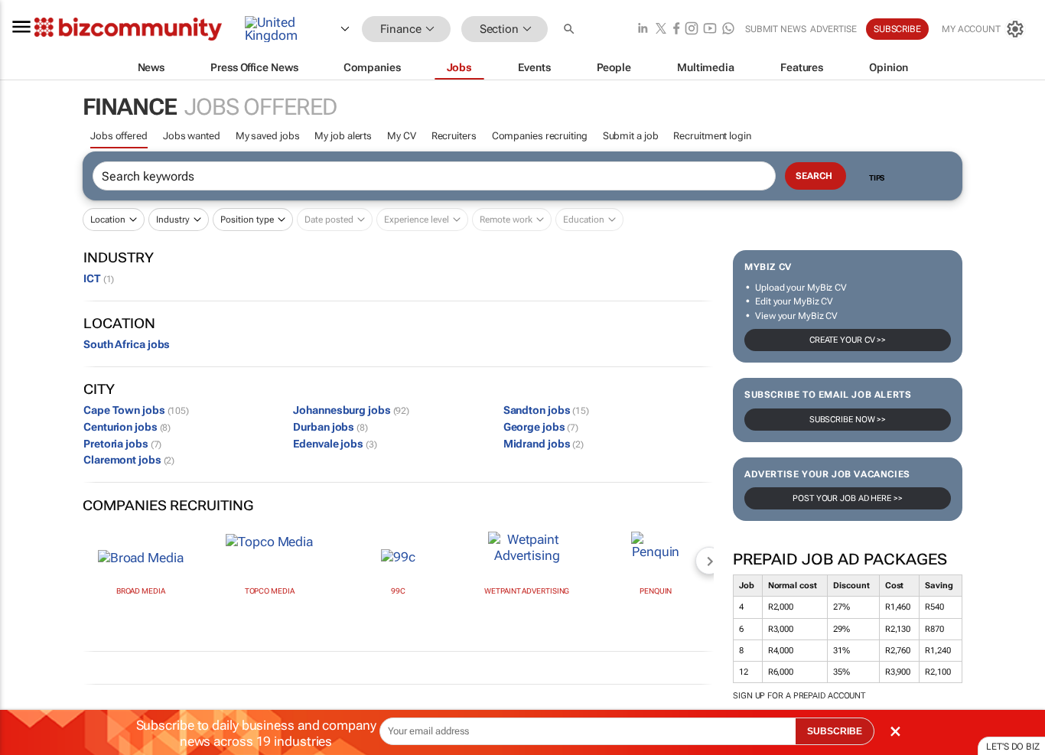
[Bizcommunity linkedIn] (642, 29)
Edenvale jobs (334, 444)
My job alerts (343, 136)
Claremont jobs (128, 460)
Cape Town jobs (136, 410)
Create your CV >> (847, 340)
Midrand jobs (543, 444)
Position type (247, 219)
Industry (173, 219)
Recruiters (454, 136)
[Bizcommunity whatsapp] (728, 29)
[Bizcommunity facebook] (676, 29)
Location (107, 219)
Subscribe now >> (847, 420)
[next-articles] (709, 560)
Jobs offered (119, 136)
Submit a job (631, 136)
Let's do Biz (1013, 746)
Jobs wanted (191, 136)
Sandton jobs (546, 410)
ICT (98, 278)
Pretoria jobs (122, 444)
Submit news (775, 29)
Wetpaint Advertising (526, 591)
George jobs (541, 427)
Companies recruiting (540, 136)
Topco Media (270, 591)
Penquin (656, 591)
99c (398, 591)
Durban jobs (330, 427)
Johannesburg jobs (351, 410)
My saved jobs (268, 136)
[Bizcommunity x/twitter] (661, 29)
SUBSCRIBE (834, 731)
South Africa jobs (126, 344)
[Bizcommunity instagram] (691, 29)
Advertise (833, 29)
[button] (570, 29)
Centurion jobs (127, 427)
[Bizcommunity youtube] (710, 29)
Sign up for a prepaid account (799, 696)
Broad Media (140, 591)
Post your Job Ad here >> (848, 498)
